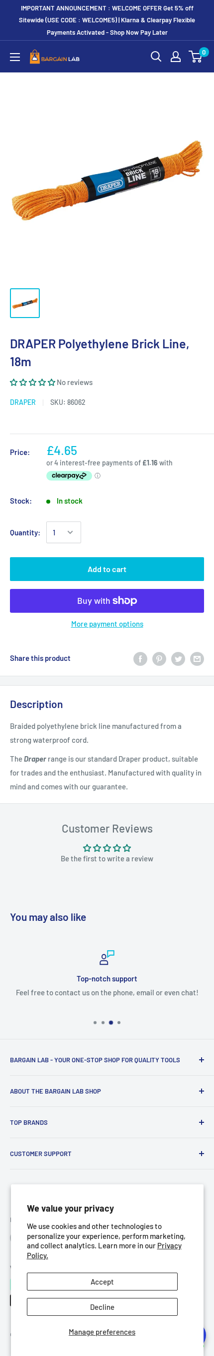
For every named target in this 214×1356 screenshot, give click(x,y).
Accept (102, 1281)
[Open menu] (15, 57)
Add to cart (107, 569)
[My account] (176, 56)
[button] (33, 382)
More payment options (107, 623)
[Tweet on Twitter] (178, 657)
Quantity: (25, 532)
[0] (196, 57)
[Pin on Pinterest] (159, 657)
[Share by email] (197, 657)
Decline (102, 1306)
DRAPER (23, 402)
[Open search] (156, 56)
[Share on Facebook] (140, 657)
